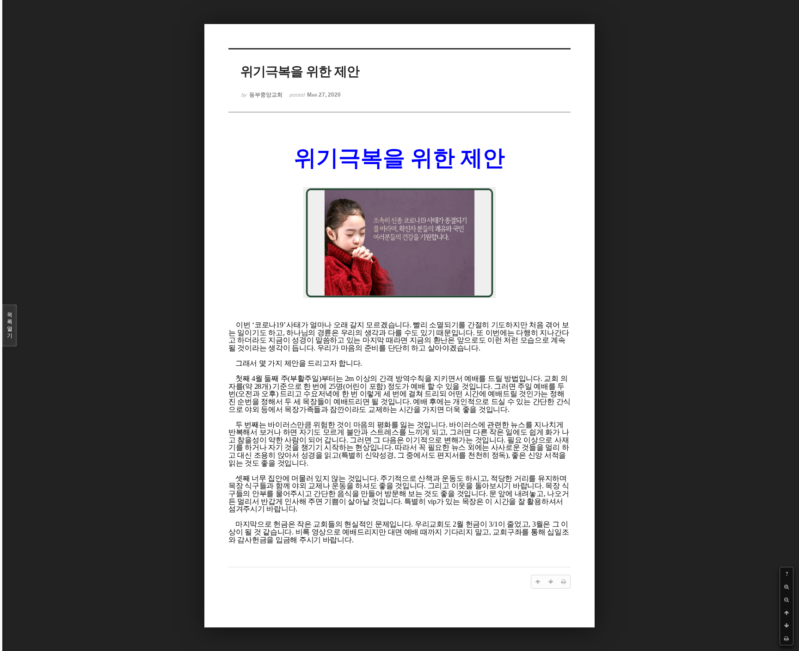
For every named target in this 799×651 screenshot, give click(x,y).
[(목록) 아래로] (786, 625)
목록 (9, 325)
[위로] (786, 612)
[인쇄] (786, 638)
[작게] (786, 599)
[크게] (786, 586)
